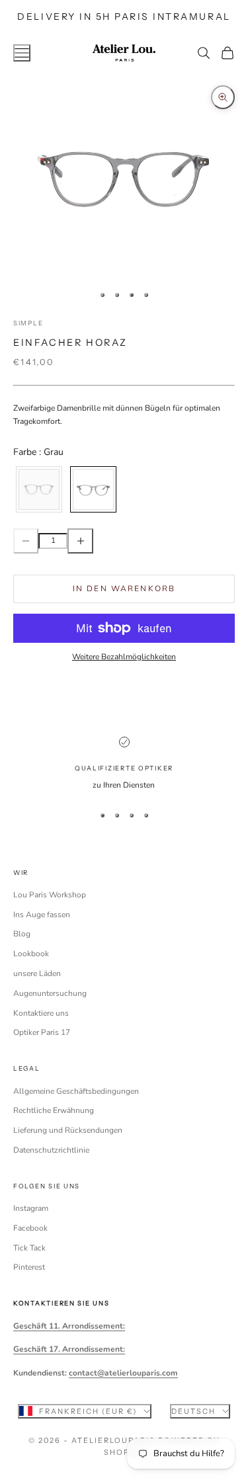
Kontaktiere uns (41, 1013)
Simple (28, 323)
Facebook (30, 1228)
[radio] (37, 489)
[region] (124, 764)
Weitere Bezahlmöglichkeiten (124, 656)
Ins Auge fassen (41, 914)
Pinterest (29, 1267)
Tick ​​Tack (29, 1248)
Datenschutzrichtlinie (51, 1150)
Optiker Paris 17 (41, 1032)
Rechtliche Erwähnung (53, 1110)
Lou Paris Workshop (49, 894)
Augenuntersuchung (50, 993)
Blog (21, 933)
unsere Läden (37, 973)
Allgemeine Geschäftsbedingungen (76, 1091)
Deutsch (193, 1411)
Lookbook (31, 953)
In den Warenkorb (124, 588)
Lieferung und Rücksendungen (67, 1130)
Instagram (30, 1208)
